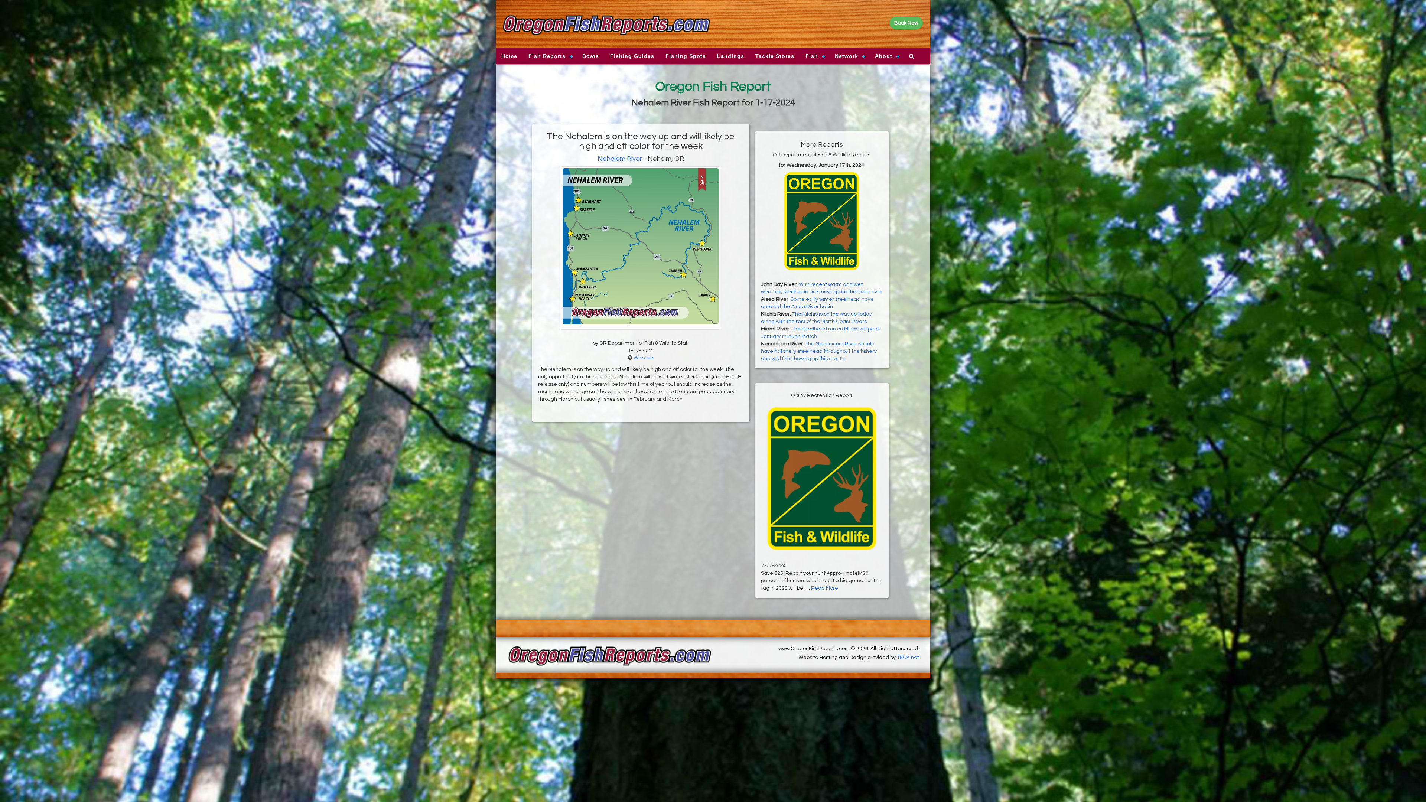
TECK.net (908, 657)
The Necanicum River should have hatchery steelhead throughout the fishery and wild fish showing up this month (819, 351)
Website (644, 358)
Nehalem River (620, 158)
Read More (824, 588)
